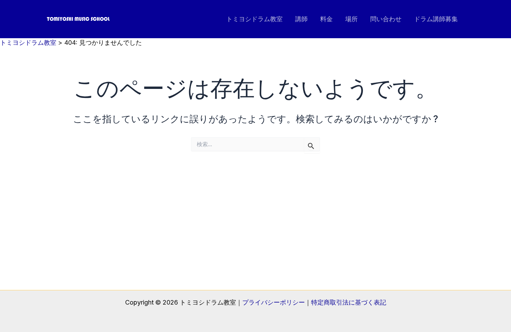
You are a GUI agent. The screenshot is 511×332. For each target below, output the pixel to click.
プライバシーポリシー (273, 302)
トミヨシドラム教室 (254, 19)
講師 (301, 19)
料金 (326, 19)
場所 (351, 19)
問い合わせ (386, 19)
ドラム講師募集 (436, 19)
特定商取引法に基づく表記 (348, 302)
